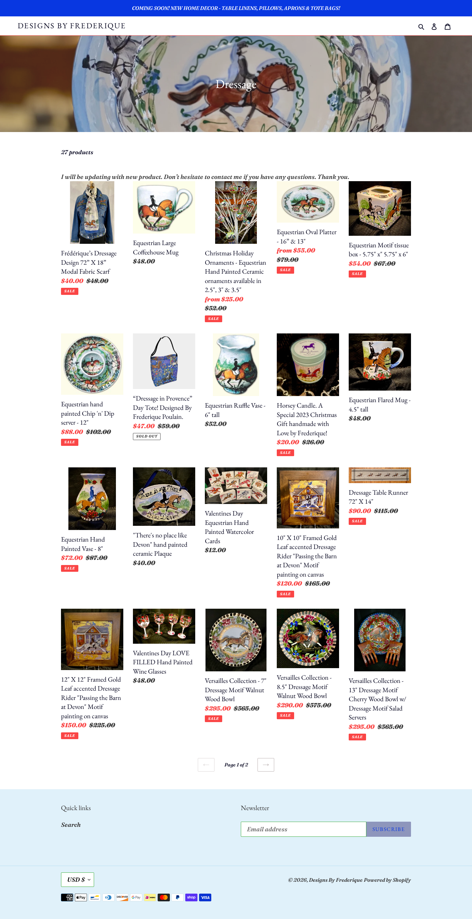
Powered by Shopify (387, 880)
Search (71, 824)
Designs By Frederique (72, 26)
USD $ (76, 879)
